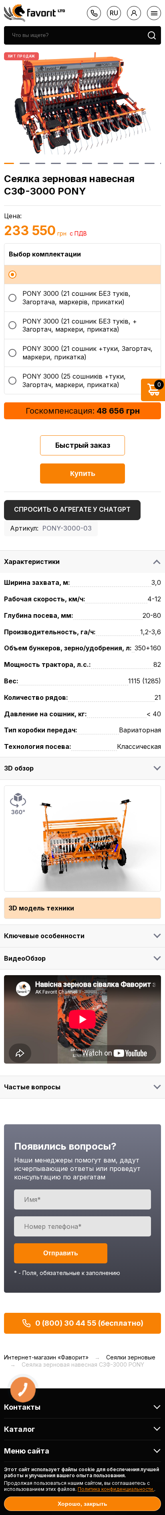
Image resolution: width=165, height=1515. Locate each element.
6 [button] (87, 163)
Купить (82, 473)
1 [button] (9, 163)
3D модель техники (41, 908)
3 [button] (40, 163)
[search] (152, 35)
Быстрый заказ (82, 445)
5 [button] (71, 163)
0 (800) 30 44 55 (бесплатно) (89, 1323)
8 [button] (118, 163)
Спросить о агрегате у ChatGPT (72, 509)
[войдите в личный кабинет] (134, 13)
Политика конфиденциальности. (116, 1489)
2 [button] (24, 163)
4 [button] (55, 163)
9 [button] (134, 163)
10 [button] (150, 163)
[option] (82, 103)
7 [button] (102, 163)
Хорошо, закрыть (82, 1504)
